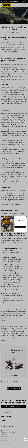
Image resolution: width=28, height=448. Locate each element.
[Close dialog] (26, 216)
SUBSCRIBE (20, 226)
